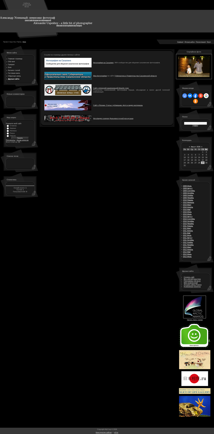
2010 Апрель (188, 207)
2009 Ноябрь (188, 195)
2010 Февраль (188, 202)
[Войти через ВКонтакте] (190, 95)
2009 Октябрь (188, 193)
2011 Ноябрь (188, 242)
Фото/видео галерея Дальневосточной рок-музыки (113, 118)
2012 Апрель (188, 249)
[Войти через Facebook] (195, 95)
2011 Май (186, 233)
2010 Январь (188, 200)
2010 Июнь (187, 212)
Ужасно (13, 136)
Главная (180, 42)
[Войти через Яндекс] (200, 95)
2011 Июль (187, 235)
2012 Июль (187, 256)
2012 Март (187, 247)
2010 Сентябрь (189, 219)
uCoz (116, 432)
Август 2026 (195, 147)
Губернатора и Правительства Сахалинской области (136, 76)
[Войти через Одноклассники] (195, 101)
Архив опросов (23, 140)
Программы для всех (192, 281)
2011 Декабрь (188, 245)
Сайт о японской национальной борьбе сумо (111, 88)
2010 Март (187, 205)
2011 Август (187, 238)
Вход (209, 42)
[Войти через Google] (206, 95)
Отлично (13, 126)
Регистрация (201, 42)
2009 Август (188, 188)
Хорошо (13, 128)
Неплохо (13, 131)
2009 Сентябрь (189, 191)
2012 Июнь (187, 254)
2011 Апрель (188, 231)
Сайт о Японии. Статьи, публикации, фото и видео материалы (118, 105)
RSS (24, 42)
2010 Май (187, 209)
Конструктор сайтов (104, 432)
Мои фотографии (100, 76)
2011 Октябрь (188, 240)
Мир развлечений (191, 283)
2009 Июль (187, 186)
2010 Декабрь (188, 224)
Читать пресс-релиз (195, 320)
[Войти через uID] (184, 95)
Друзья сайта (190, 42)
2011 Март (187, 228)
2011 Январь (188, 226)
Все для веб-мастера (192, 279)
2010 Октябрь (188, 221)
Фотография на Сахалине (103, 63)
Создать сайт (189, 277)
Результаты (10, 140)
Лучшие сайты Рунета (192, 285)
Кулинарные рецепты (192, 286)
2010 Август (188, 216)
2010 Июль (187, 214)
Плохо (12, 133)
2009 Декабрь (188, 198)
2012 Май (187, 252)
